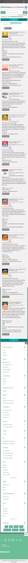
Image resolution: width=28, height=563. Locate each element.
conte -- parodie (9, 188)
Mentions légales (5, 552)
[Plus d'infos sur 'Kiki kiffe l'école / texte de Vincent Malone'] (5, 202)
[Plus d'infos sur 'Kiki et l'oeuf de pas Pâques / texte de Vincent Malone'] (5, 237)
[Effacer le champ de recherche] (22, 12)
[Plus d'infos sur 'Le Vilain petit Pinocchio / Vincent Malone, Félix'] (5, 96)
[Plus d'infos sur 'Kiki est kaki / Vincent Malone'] (5, 117)
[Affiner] (14, 19)
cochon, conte (9, 320)
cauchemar (8, 289)
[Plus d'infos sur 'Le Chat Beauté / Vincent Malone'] (5, 172)
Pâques (7, 256)
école (7, 219)
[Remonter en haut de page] (26, 534)
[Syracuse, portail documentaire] (14, 7)
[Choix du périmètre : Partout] (3, 12)
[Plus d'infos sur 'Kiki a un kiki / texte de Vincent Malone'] (5, 144)
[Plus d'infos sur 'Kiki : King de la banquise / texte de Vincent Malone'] (5, 67)
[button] (22, 1)
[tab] (2, 540)
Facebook (3, 545)
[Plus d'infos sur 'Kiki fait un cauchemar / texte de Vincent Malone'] (5, 272)
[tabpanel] (14, 275)
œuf (7, 255)
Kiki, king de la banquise (7, 39)
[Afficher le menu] (2, 1)
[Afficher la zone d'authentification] (5, 1)
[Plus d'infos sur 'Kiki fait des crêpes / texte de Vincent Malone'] (5, 35)
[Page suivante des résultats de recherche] (22, 19)
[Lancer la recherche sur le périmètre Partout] (25, 12)
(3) (13, 477)
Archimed (10, 560)
